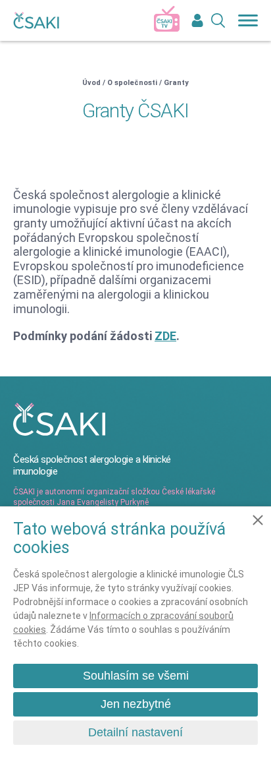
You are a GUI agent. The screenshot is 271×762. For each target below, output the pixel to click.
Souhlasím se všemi (136, 675)
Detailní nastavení (135, 732)
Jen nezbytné (136, 704)
